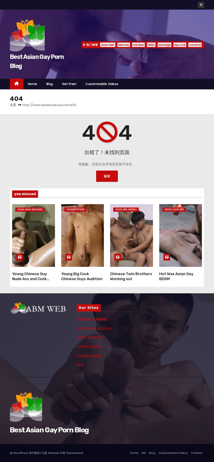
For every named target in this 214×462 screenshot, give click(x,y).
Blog (49, 84)
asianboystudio (75, 209)
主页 (13, 105)
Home (32, 84)
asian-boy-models (126, 209)
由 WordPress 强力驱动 (25, 453)
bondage (164, 45)
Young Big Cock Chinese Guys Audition (81, 276)
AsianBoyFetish (89, 346)
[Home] (16, 84)
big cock (179, 45)
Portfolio (197, 453)
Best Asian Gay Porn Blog (49, 430)
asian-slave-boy (174, 209)
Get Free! (69, 84)
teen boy (123, 45)
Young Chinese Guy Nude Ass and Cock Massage (29, 279)
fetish (151, 45)
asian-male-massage (29, 209)
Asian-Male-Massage (94, 328)
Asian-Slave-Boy (90, 337)
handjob (138, 45)
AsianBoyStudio (89, 355)
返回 (107, 176)
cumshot (195, 45)
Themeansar (74, 453)
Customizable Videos (101, 84)
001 (144, 453)
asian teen (108, 45)
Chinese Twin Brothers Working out (131, 276)
